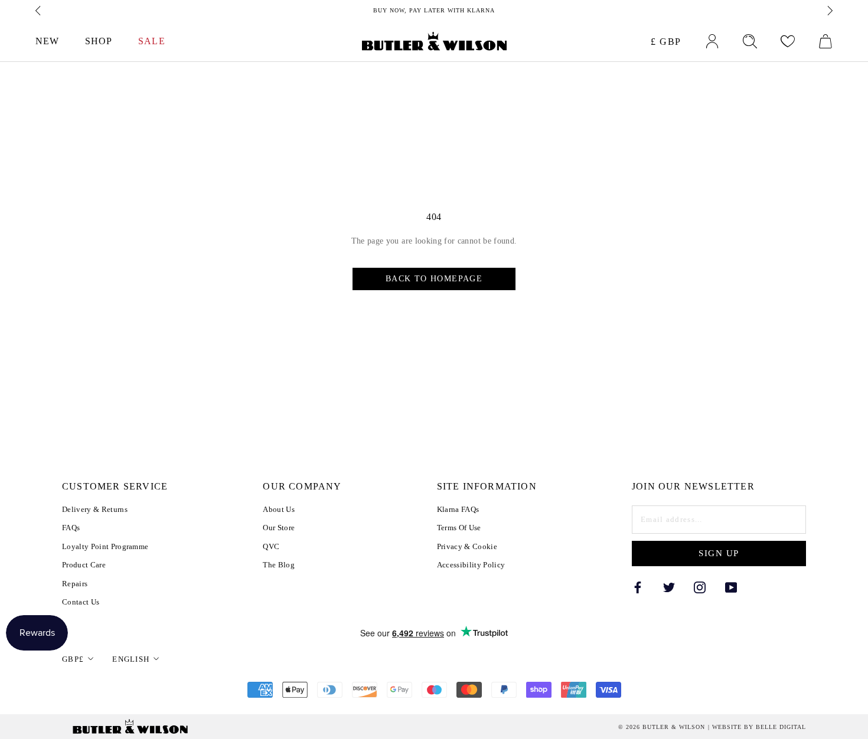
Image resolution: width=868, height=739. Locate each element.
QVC (271, 546)
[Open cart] (825, 41)
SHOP (98, 41)
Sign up (719, 553)
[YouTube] (731, 587)
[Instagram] (700, 587)
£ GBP (666, 42)
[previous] (39, 11)
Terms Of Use (459, 527)
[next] (829, 11)
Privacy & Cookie (467, 546)
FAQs (71, 527)
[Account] (712, 41)
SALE (151, 41)
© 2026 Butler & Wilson (661, 727)
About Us (279, 509)
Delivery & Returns (95, 509)
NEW (47, 41)
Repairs (74, 583)
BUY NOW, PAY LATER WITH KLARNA (434, 10)
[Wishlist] (788, 41)
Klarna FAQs (458, 509)
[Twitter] (669, 587)
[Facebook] (638, 587)
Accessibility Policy (471, 564)
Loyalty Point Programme (105, 546)
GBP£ (73, 659)
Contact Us (80, 601)
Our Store (279, 527)
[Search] (750, 41)
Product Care (84, 564)
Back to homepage (434, 278)
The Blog (279, 564)
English (130, 659)
